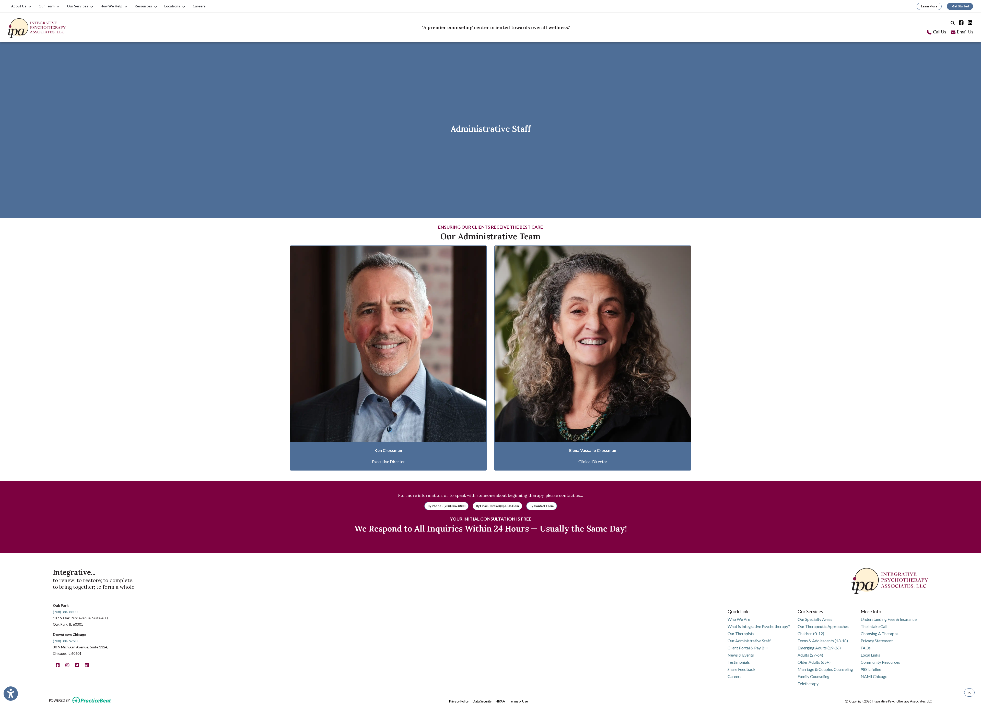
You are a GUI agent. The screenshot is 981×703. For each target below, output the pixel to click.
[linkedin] (969, 22)
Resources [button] (144, 6)
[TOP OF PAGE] (969, 692)
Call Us (939, 31)
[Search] (952, 22)
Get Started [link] (960, 6)
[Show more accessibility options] (10, 693)
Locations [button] (173, 6)
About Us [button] (19, 6)
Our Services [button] (78, 6)
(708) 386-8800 (65, 612)
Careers (199, 6)
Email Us (964, 31)
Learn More (929, 6)
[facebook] (960, 22)
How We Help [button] (112, 6)
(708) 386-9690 (65, 641)
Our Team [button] (47, 6)
